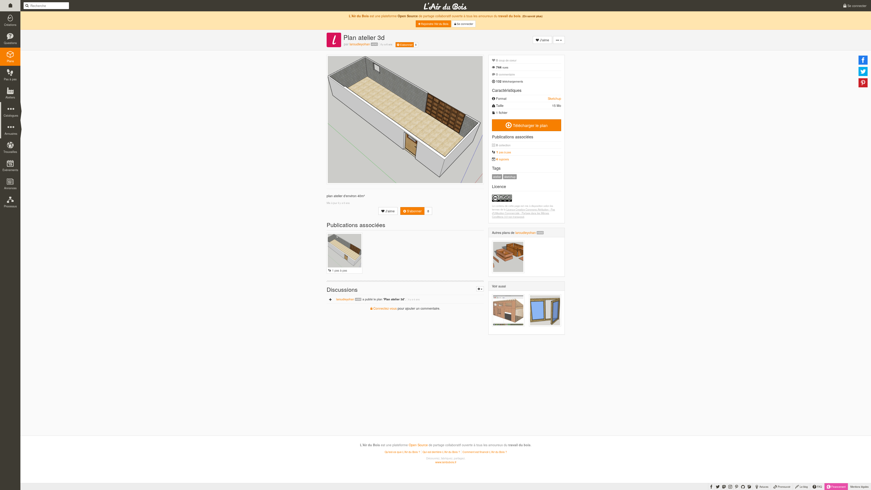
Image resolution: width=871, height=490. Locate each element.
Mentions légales (859, 486)
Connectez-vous (384, 308)
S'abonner (406, 45)
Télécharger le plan (530, 125)
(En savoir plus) (532, 16)
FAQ (819, 486)
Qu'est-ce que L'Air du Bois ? (402, 452)
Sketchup (554, 98)
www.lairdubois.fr (445, 462)
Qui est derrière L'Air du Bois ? (441, 452)
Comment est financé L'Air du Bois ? (484, 452)
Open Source (408, 16)
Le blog (803, 486)
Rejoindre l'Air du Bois (434, 24)
